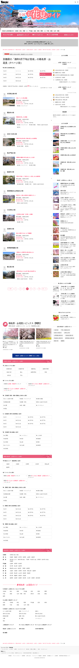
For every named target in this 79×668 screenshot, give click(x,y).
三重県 (23, 568)
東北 (21, 31)
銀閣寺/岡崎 (46, 369)
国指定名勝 (7, 402)
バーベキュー (40, 405)
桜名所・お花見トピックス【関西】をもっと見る (27, 355)
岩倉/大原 (9, 372)
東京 (27, 31)
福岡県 (11, 578)
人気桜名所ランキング (8, 624)
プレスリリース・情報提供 (37, 655)
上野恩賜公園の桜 (58, 335)
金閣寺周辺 (33, 372)
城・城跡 (23, 405)
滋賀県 (7, 467)
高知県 (24, 575)
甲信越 (30, 31)
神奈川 (32, 593)
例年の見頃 (21, 628)
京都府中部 (21, 369)
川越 (35, 559)
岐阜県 (19, 568)
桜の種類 (5, 632)
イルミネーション (44, 649)
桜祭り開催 (40, 398)
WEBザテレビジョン (18, 652)
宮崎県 (33, 578)
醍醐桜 (62, 341)
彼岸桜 (6, 438)
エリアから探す (8, 35)
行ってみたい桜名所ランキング (26, 624)
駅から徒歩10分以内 (42, 402)
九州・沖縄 (56, 31)
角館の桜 (56, 341)
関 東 (4, 559)
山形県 (28, 557)
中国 (48, 31)
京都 (45, 31)
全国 (4, 602)
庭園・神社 (23, 402)
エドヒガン (7, 445)
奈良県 (37, 464)
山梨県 (11, 563)
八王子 (15, 559)
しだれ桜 (39, 435)
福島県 (33, 557)
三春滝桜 (56, 330)
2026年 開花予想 (39, 628)
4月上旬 (19, 77)
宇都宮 (47, 559)
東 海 (4, 568)
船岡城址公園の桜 (69, 338)
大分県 (28, 578)
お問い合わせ (28, 655)
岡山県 (15, 573)
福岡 (4, 596)
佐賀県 (15, 578)
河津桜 (6, 448)
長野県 (15, 563)
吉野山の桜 (67, 332)
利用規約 (10, 655)
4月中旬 (31, 77)
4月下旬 (43, 77)
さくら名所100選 (53, 35)
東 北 (4, 557)
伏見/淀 (9, 375)
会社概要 (56, 655)
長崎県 (20, 578)
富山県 (15, 566)
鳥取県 (24, 573)
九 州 (4, 578)
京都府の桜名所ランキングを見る (67, 81)
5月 (5, 81)
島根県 (28, 573)
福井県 (20, 566)
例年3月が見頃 (22, 613)
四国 (51, 31)
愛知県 (11, 568)
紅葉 (39, 649)
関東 (24, 31)
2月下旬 (43, 71)
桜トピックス (69, 35)
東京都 (11, 559)
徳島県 (20, 575)
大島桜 (6, 442)
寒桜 (38, 442)
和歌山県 (47, 464)
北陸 (35, 31)
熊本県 (24, 578)
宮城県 (11, 557)
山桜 (22, 442)
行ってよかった (38, 35)
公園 (6, 405)
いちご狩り (11, 649)
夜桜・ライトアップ (26, 398)
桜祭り (36, 611)
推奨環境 (23, 655)
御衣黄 (39, 445)
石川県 (11, 566)
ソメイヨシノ (24, 435)
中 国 (4, 573)
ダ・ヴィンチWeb (11, 652)
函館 (17, 554)
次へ (43, 288)
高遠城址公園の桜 (58, 338)
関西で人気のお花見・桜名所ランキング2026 (21, 54)
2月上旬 (19, 509)
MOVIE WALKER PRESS (27, 652)
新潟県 (20, 563)
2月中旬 (31, 71)
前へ (11, 288)
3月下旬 (43, 420)
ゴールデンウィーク (21, 649)
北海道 (16, 31)
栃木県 (43, 559)
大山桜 (22, 445)
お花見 (15, 649)
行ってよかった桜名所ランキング (43, 624)
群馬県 (39, 559)
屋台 (6, 408)
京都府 (17, 464)
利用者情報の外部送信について (64, 655)
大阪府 (7, 464)
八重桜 (6, 435)
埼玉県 (32, 559)
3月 (5, 74)
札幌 (15, 554)
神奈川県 (20, 559)
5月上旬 (19, 81)
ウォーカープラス (5, 649)
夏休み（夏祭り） (34, 649)
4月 (5, 77)
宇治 (21, 375)
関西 (42, 31)
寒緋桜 (39, 438)
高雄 (46, 372)
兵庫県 (27, 464)
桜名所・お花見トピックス (9, 628)
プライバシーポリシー (17, 655)
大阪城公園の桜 (69, 335)
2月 (5, 71)
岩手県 (20, 557)
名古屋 (15, 568)
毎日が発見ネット (36, 652)
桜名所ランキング (24, 35)
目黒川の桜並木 (57, 332)
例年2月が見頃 (6, 613)
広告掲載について (50, 655)
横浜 (24, 559)
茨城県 (11, 561)
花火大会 (27, 649)
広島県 (11, 573)
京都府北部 (9, 369)
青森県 (15, 557)
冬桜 (22, 438)
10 (39, 288)
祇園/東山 (33, 369)
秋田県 (24, 557)
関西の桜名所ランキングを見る (67, 106)
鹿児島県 (38, 578)
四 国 (4, 575)
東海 (38, 31)
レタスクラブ (4, 652)
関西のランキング (12, 475)
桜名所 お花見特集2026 (8, 31)
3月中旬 (31, 74)
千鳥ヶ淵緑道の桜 (65, 330)
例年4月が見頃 (38, 613)
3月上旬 (19, 74)
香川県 (11, 575)
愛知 (46, 593)
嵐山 (21, 372)
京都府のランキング (12, 383)
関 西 (4, 570)
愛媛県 (15, 575)
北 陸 (4, 566)
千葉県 (27, 559)
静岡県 (28, 568)
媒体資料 (44, 655)
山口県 (20, 573)
